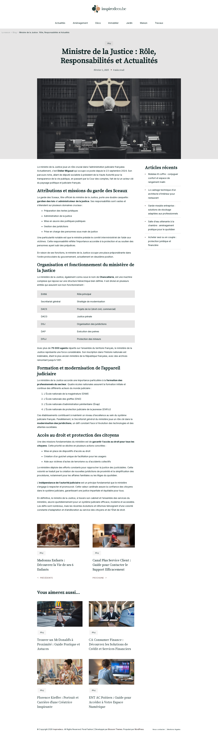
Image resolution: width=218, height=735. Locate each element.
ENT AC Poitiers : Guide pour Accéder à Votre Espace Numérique (110, 702)
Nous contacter (159, 729)
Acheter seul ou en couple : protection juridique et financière (162, 241)
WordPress (139, 729)
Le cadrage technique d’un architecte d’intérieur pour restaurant (162, 194)
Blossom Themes (115, 729)
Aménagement (80, 23)
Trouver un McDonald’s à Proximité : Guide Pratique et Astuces (58, 644)
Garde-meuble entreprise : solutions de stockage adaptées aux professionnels (163, 209)
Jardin (129, 23)
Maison (143, 23)
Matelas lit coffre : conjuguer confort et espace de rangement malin (163, 178)
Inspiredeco (58, 729)
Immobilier (113, 23)
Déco (98, 23)
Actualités (60, 23)
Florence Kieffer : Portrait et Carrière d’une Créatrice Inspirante (58, 702)
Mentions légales (173, 729)
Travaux (159, 23)
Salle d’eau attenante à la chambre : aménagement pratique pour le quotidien (161, 225)
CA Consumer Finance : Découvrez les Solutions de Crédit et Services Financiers (110, 644)
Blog (109, 43)
